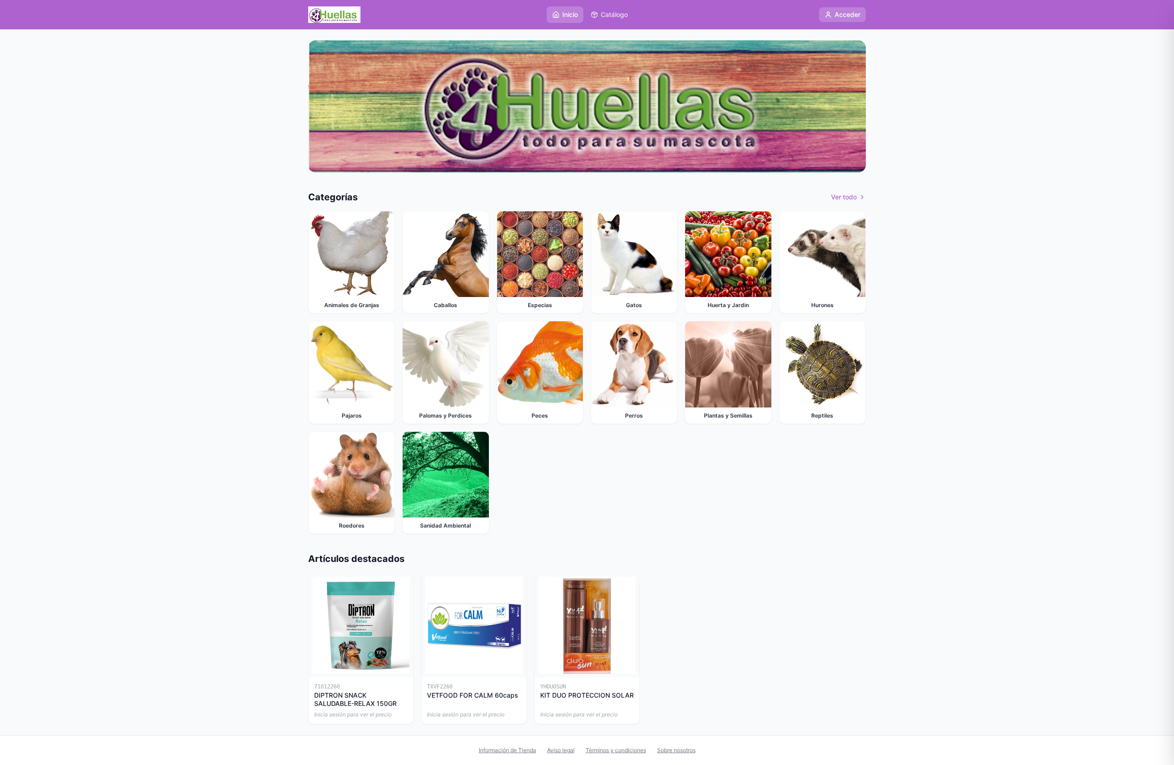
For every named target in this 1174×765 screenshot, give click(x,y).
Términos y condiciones (616, 750)
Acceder (847, 14)
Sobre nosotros (676, 750)
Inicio (570, 14)
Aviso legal (561, 750)
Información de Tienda (507, 750)
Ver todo (844, 197)
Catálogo (614, 14)
